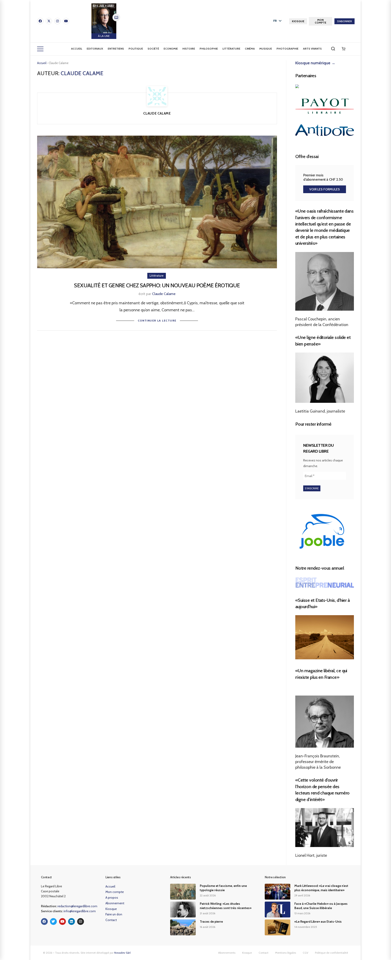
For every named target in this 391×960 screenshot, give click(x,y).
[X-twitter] (49, 21)
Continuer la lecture (157, 320)
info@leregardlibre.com (80, 911)
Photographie (287, 48)
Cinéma (250, 48)
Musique (265, 48)
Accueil (76, 48)
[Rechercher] (333, 49)
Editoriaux (95, 48)
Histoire (188, 48)
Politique (136, 48)
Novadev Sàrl (122, 952)
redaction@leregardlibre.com (77, 906)
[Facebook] (40, 21)
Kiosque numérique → (315, 62)
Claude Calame (164, 294)
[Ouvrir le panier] (343, 49)
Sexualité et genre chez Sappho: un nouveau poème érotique (157, 285)
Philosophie (209, 48)
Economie (171, 48)
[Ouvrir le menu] (40, 49)
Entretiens (116, 48)
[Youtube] (66, 21)
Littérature (231, 48)
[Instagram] (57, 21)
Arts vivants (312, 48)
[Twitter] (53, 921)
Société (153, 48)
